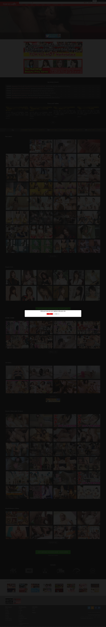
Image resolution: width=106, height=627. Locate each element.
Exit (56, 313)
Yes (49, 313)
